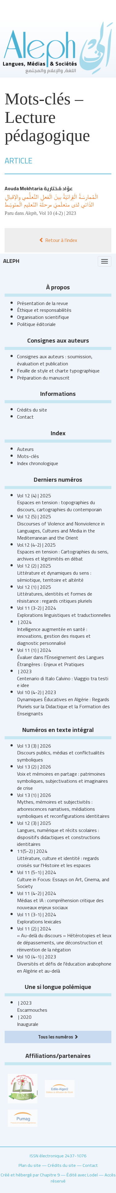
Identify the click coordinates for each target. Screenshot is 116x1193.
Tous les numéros (56, 1037)
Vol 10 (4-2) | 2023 (57, 213)
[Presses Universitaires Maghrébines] (22, 1117)
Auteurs (25, 449)
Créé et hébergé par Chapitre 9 (30, 1175)
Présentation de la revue (42, 303)
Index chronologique (37, 463)
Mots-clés (28, 456)
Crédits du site (32, 409)
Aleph (11, 261)
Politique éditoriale (36, 324)
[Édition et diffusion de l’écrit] (60, 1088)
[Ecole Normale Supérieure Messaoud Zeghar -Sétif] (22, 1088)
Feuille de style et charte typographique (58, 370)
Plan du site (30, 1165)
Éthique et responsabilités (44, 310)
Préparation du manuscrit (43, 377)
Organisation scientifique (43, 317)
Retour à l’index (60, 240)
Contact (25, 416)
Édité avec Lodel (82, 1175)
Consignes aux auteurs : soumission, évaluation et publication (54, 360)
